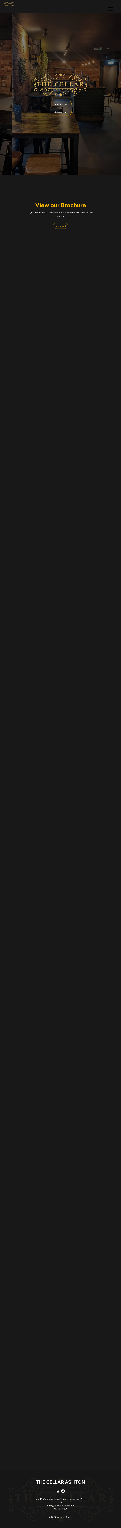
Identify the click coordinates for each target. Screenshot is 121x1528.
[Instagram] (58, 1491)
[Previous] (6, 94)
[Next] (115, 94)
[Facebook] (63, 1491)
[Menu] (110, 9)
